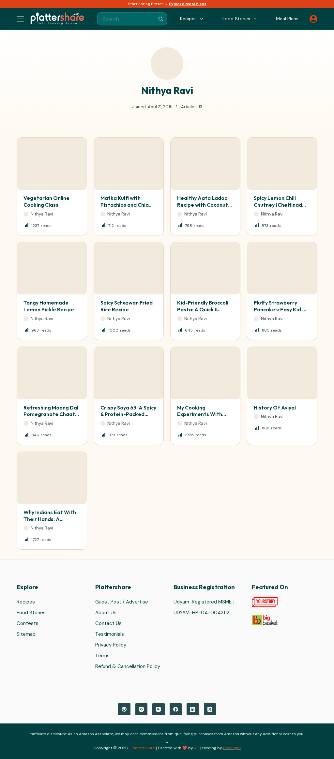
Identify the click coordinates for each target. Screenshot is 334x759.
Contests (27, 623)
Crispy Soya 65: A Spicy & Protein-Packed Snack (128, 414)
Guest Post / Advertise (121, 602)
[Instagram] (141, 709)
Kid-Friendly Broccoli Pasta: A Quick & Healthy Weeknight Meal (202, 312)
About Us (105, 612)
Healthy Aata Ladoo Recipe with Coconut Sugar (202, 205)
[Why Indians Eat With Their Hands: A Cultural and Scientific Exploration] (51, 478)
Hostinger (232, 748)
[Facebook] (176, 709)
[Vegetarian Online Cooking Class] (51, 164)
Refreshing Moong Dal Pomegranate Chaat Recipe (50, 414)
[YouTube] (158, 709)
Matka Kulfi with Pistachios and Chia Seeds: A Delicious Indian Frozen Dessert (127, 208)
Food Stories (31, 612)
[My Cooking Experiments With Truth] (205, 373)
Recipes (26, 602)
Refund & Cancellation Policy (127, 666)
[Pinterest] (124, 709)
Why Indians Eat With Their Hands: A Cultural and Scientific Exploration (50, 522)
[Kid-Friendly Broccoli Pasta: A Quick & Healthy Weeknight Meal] (205, 268)
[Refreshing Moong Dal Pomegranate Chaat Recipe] (51, 373)
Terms (102, 655)
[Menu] (20, 18)
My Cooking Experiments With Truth (199, 414)
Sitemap (26, 634)
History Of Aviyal (275, 407)
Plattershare (143, 748)
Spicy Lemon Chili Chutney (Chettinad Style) (278, 205)
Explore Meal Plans (187, 4)
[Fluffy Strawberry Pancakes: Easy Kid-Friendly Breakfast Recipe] (282, 268)
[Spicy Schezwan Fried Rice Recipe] (128, 268)
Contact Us (108, 623)
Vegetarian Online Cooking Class (46, 201)
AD (196, 748)
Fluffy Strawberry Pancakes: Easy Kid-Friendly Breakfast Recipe (279, 312)
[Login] (313, 19)
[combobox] (126, 18)
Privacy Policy (110, 645)
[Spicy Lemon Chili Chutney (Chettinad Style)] (282, 164)
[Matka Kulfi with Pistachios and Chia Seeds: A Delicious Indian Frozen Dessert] (128, 164)
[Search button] (160, 19)
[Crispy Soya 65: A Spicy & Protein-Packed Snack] (128, 373)
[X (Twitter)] (210, 709)
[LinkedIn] (193, 709)
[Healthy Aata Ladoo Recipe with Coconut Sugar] (205, 164)
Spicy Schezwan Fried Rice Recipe (126, 306)
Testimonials (109, 634)
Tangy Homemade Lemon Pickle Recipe (48, 306)
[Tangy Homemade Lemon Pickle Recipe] (51, 268)
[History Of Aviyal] (282, 373)
